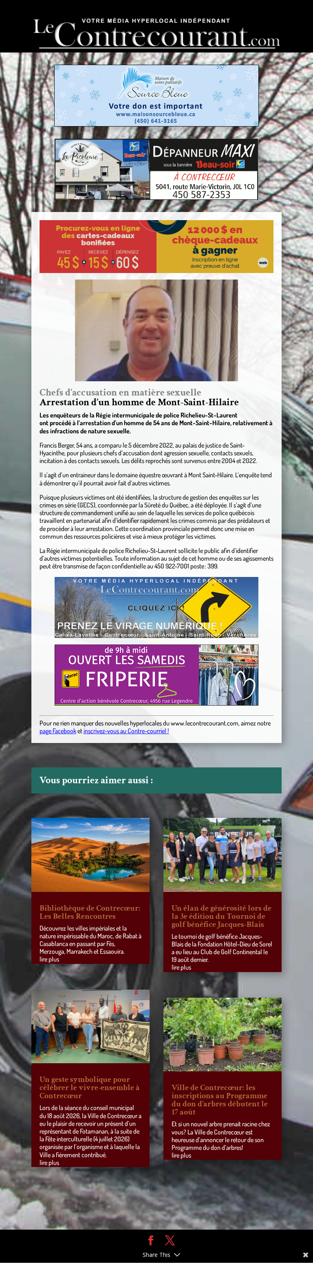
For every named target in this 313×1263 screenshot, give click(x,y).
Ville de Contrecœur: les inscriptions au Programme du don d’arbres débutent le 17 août (220, 1099)
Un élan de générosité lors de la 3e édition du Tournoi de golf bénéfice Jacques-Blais (221, 916)
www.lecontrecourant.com (204, 723)
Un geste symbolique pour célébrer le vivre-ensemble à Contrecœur (90, 1087)
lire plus (49, 959)
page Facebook (58, 731)
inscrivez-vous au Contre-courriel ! (126, 731)
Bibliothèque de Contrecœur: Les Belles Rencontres (90, 912)
